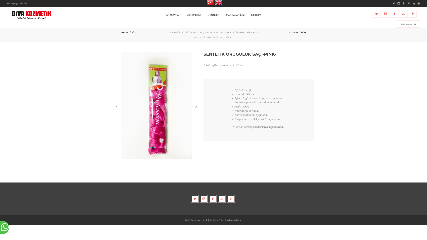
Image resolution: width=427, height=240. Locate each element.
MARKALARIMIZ (235, 15)
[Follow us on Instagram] (385, 14)
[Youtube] (403, 14)
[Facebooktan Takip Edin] (394, 14)
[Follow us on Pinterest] (412, 14)
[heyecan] (376, 14)
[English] (218, 2)
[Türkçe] (209, 2)
